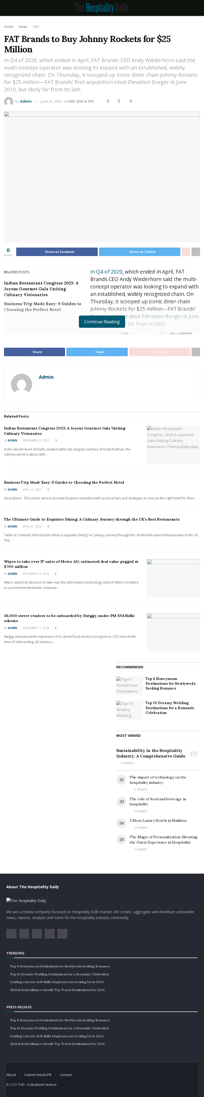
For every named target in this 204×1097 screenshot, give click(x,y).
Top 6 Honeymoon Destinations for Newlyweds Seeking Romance (171, 684)
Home (8, 26)
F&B (36, 26)
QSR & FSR (85, 101)
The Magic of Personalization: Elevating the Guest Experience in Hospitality (164, 840)
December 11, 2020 (35, 628)
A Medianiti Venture (42, 1084)
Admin (26, 101)
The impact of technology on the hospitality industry (158, 780)
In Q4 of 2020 (106, 271)
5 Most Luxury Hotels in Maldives (158, 820)
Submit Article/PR (38, 1074)
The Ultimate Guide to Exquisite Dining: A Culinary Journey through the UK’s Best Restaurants (91, 519)
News (23, 26)
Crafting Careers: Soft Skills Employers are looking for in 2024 (57, 982)
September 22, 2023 (36, 440)
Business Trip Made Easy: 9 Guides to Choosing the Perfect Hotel (64, 482)
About (11, 1074)
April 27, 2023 (32, 489)
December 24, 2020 (35, 574)
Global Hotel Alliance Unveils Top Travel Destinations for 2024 (57, 990)
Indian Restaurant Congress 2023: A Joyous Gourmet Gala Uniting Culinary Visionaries (41, 288)
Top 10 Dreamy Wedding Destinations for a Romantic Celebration (170, 708)
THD (21, 1084)
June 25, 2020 (51, 101)
